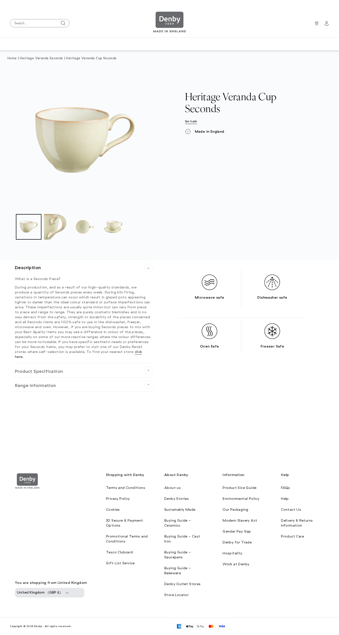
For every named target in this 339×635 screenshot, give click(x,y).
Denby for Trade (237, 542)
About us (172, 488)
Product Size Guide (239, 488)
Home (12, 58)
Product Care (292, 536)
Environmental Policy (241, 499)
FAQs (285, 488)
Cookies (113, 510)
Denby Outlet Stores (182, 584)
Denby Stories (176, 499)
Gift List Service (120, 563)
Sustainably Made (179, 510)
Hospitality (232, 553)
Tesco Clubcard (119, 552)
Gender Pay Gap (237, 531)
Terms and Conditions (125, 488)
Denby (38, 626)
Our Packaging (235, 510)
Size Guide (191, 121)
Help (285, 499)
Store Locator (176, 595)
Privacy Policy (118, 499)
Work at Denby (236, 564)
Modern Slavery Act (240, 520)
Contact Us (291, 510)
